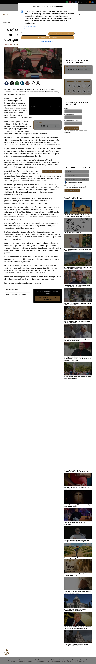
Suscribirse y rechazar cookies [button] (61, 34)
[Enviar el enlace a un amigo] (33, 83)
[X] (73, 2)
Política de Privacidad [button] (28, 29)
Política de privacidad (80, 187)
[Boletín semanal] (92, 2)
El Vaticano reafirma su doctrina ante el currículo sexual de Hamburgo (76, 609)
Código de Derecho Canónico (17, 294)
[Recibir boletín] (27, 83)
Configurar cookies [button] (48, 41)
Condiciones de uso (24, 660)
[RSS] (90, 2)
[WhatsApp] (67, 2)
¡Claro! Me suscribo (72, 190)
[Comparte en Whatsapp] (17, 83)
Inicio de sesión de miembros (47, 37)
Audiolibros (6, 22)
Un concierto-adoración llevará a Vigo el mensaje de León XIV (76, 574)
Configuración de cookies (81, 660)
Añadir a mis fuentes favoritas (47, 298)
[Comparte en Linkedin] (22, 83)
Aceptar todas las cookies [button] (34, 34)
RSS (72, 660)
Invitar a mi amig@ (72, 128)
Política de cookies (56, 660)
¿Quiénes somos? (12, 660)
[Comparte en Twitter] (12, 83)
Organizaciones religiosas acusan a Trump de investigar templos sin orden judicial (78, 627)
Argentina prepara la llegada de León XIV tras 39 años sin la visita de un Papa (77, 541)
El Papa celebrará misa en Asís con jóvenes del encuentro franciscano (77, 339)
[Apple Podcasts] (87, 2)
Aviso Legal (66, 660)
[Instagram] (70, 2)
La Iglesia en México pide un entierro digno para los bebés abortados (77, 592)
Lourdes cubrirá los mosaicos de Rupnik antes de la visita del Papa (76, 645)
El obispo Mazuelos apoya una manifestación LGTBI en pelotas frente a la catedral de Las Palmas (77, 358)
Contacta (34, 660)
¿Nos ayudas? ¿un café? (52, 171)
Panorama (15, 15)
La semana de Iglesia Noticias (74, 182)
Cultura (81, 15)
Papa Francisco (12, 289)
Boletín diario (69, 184)
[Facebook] (76, 2)
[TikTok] (78, 2)
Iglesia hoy (6, 15)
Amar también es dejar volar (72, 232)
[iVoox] (84, 2)
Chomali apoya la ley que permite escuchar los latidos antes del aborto (77, 285)
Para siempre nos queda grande (73, 558)
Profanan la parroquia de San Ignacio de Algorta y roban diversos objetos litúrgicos (77, 215)
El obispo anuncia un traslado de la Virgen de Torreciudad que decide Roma (78, 267)
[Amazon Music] (81, 2)
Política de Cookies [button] (31, 26)
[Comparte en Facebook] (6, 83)
